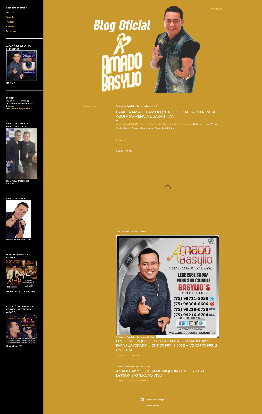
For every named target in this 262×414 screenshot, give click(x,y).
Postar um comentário (138, 381)
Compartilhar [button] (89, 106)
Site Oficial (11, 12)
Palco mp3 (11, 26)
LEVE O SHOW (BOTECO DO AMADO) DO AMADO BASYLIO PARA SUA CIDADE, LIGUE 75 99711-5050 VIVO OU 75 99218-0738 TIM (167, 345)
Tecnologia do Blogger (155, 399)
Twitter (10, 21)
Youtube (10, 17)
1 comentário (135, 355)
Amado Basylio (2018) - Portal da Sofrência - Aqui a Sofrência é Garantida (154, 124)
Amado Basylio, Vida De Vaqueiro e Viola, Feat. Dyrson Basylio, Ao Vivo (160, 373)
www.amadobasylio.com (18, 108)
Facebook (11, 31)
